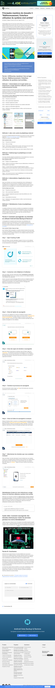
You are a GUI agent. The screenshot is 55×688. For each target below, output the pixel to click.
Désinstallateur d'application (7, 664)
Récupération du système (9, 575)
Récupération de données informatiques (7, 653)
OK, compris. (47, 686)
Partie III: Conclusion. (7, 71)
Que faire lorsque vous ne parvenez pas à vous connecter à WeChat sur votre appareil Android (44, 87)
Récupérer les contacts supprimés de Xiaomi (18, 667)
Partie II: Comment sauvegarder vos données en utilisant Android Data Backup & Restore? (18, 67)
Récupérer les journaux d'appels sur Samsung (18, 661)
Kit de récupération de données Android (6, 650)
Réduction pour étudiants (29, 663)
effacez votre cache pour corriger (13, 136)
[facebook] (3, 685)
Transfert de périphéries (6, 656)
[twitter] (6, 685)
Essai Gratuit (45, 53)
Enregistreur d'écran (6, 666)
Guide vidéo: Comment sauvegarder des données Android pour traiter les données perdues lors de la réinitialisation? (16, 69)
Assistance (48, 8)
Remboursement (27, 652)
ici (36, 686)
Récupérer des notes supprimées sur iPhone (18, 656)
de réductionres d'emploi (29, 664)
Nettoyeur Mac (5, 658)
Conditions (26, 650)
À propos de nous (27, 647)
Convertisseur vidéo (6, 663)
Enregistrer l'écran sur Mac (19, 677)
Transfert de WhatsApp (6, 655)
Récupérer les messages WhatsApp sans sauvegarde (19, 650)
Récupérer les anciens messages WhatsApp (18, 673)
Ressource (42, 8)
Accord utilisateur (27, 655)
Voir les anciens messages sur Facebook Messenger (19, 648)
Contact (25, 648)
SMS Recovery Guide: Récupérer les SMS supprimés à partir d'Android (16, 510)
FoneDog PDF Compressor (7, 660)
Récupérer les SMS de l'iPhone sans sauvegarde (18, 658)
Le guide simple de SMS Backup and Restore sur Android (14, 508)
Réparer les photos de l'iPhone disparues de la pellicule (18, 669)
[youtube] (9, 685)
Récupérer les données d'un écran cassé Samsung (19, 664)
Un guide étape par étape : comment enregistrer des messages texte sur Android (44, 83)
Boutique (37, 8)
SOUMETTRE (25, 598)
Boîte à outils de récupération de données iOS (7, 648)
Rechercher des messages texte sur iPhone (19, 653)
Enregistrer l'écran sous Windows (18, 676)
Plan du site (26, 660)
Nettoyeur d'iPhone (6, 661)
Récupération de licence (28, 661)
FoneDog (7, 8)
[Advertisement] (45, 67)
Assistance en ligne (27, 656)
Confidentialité (27, 653)
